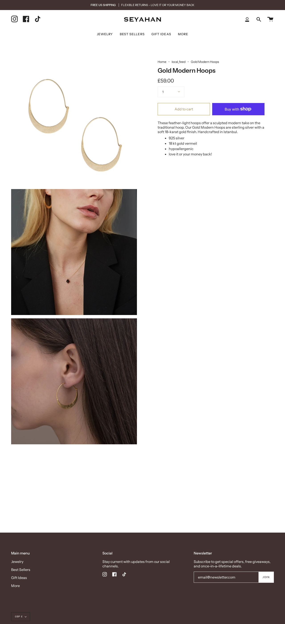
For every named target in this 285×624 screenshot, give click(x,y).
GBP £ (19, 616)
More (15, 585)
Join (266, 577)
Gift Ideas (19, 577)
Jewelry (17, 561)
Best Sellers (20, 569)
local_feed (178, 62)
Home (162, 62)
